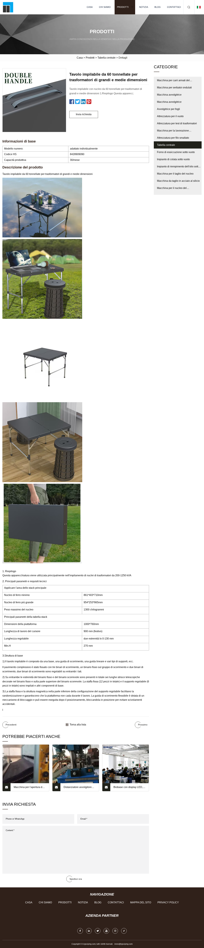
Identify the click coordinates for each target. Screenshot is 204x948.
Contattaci (174, 7)
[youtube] (106, 931)
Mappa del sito (140, 902)
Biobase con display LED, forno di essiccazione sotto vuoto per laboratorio (128, 788)
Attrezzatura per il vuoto (170, 116)
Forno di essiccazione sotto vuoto (176, 152)
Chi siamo (105, 7)
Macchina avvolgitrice (169, 94)
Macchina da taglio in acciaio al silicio (178, 180)
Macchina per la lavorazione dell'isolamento (173, 131)
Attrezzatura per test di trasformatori (177, 123)
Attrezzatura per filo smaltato (173, 137)
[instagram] (115, 931)
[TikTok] (124, 931)
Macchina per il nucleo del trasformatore (172, 189)
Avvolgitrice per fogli (168, 109)
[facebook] (80, 931)
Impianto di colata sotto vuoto (173, 159)
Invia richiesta (83, 114)
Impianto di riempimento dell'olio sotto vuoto (178, 167)
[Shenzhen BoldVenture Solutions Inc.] (8, 7)
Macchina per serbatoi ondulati (174, 87)
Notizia (143, 7)
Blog (157, 7)
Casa (90, 7)
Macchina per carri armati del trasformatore (173, 81)
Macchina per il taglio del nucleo (175, 173)
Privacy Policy (168, 902)
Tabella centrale (107, 57)
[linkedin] (89, 931)
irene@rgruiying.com (123, 944)
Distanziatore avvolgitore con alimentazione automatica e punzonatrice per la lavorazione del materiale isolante (78, 788)
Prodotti (123, 7)
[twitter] (97, 931)
